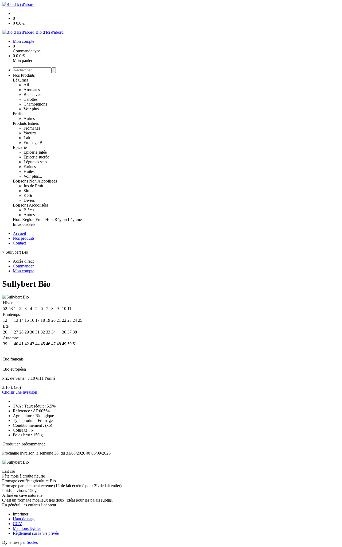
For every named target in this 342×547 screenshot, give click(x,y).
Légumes (20, 80)
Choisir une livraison (19, 392)
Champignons (35, 104)
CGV (17, 523)
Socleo (32, 542)
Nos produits (23, 238)
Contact (19, 243)
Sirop (28, 190)
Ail (26, 85)
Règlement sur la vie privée (36, 533)
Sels (31, 224)
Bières (29, 210)
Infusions (20, 224)
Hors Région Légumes (64, 219)
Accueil (19, 233)
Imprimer (20, 514)
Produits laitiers (26, 123)
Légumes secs (35, 162)
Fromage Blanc (36, 142)
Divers (29, 200)
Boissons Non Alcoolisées (35, 181)
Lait (27, 137)
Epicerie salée (35, 152)
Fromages (32, 128)
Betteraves (32, 94)
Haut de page (24, 519)
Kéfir (28, 195)
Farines (30, 166)
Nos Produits (24, 75)
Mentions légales (27, 528)
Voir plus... (33, 109)
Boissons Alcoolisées (30, 205)
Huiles (29, 171)
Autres (29, 118)
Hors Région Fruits (29, 219)
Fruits (17, 113)
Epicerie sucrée (36, 157)
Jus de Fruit (33, 186)
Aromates (32, 89)
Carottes (30, 99)
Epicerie (20, 147)
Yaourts (30, 133)
